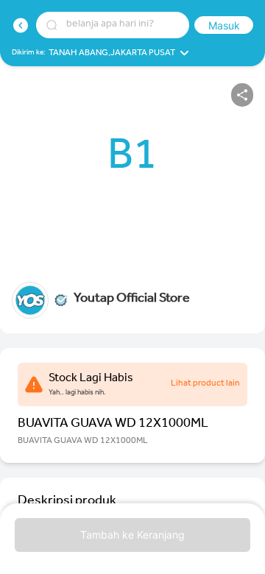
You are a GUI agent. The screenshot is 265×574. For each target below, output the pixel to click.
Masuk (224, 25)
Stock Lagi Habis (91, 379)
